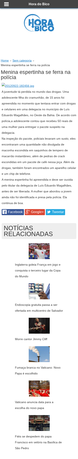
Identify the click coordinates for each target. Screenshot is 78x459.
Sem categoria (22, 60)
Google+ (37, 212)
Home (5, 60)
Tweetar (58, 212)
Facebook (15, 212)
